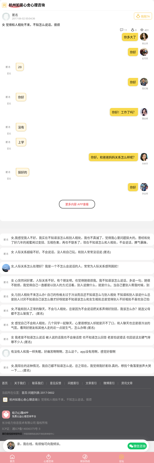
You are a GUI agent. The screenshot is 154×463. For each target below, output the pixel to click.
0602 (51, 393)
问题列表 (34, 393)
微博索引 (109, 383)
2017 (44, 393)
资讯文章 (127, 383)
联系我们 (37, 383)
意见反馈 (55, 383)
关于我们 (19, 383)
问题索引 (73, 383)
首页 (5, 383)
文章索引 (91, 383)
